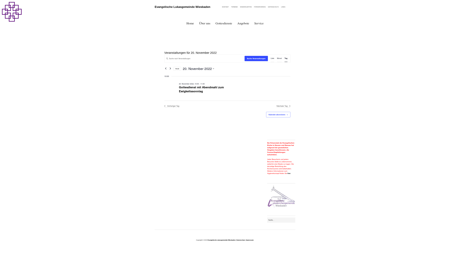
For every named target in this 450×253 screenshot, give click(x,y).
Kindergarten (246, 7)
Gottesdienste (224, 23)
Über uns (204, 23)
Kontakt (225, 7)
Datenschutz (273, 7)
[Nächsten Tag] (170, 68)
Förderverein (260, 7)
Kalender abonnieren (277, 114)
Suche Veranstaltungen (256, 58)
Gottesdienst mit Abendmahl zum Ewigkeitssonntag (201, 89)
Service (259, 23)
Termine (234, 7)
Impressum (250, 240)
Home (190, 23)
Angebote (243, 23)
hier (289, 173)
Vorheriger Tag (173, 106)
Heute (177, 69)
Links (283, 7)
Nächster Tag (282, 106)
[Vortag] (165, 68)
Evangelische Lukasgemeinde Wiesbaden (182, 6)
